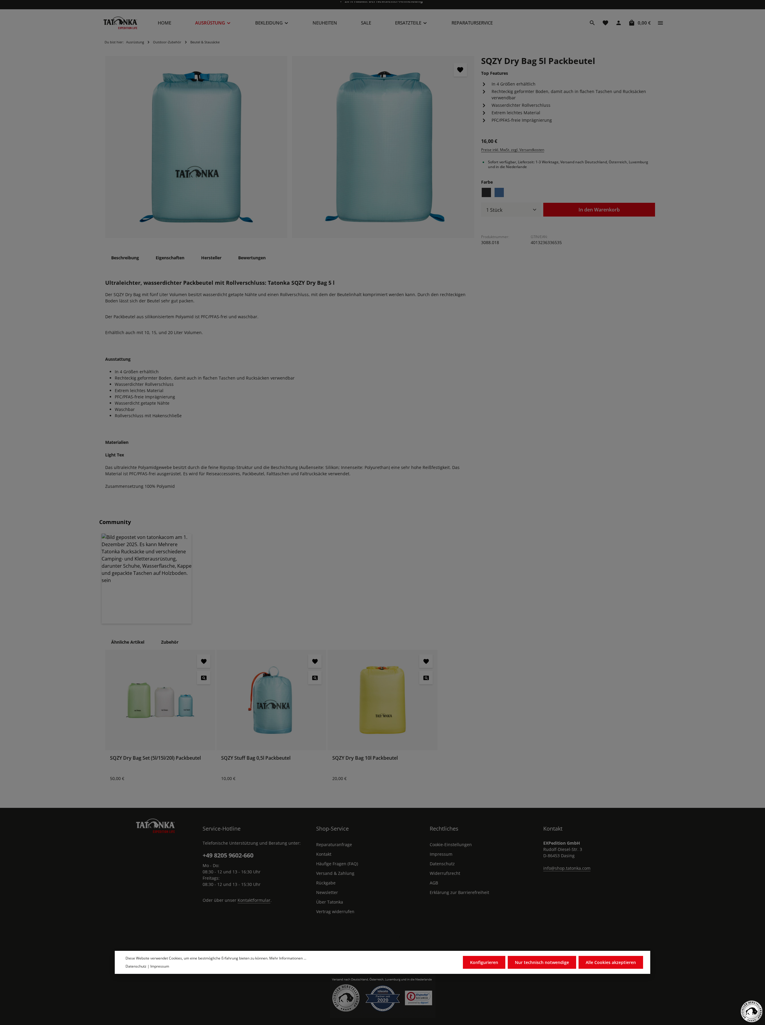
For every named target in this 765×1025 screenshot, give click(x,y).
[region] (290, 147)
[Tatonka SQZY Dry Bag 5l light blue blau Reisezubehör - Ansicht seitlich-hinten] (383, 147)
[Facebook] (367, 938)
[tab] (125, 258)
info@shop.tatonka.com (566, 868)
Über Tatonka (329, 902)
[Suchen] (592, 23)
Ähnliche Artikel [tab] (127, 642)
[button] (147, 579)
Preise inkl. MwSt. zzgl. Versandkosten (512, 149)
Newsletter (327, 892)
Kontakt (323, 854)
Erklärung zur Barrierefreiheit (459, 892)
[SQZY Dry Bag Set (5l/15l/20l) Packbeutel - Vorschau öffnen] (203, 677)
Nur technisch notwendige (542, 962)
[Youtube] (382, 938)
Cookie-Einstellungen (451, 844)
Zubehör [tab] (169, 642)
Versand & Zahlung (335, 873)
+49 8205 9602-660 (228, 855)
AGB (434, 883)
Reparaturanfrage (334, 844)
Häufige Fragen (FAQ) (337, 863)
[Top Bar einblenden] (660, 23)
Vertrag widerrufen (335, 911)
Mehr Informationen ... (287, 958)
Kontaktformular (254, 900)
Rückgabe (326, 883)
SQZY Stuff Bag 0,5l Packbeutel (255, 758)
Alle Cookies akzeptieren (611, 962)
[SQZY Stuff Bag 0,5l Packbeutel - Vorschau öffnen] (315, 677)
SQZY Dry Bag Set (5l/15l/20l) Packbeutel (155, 758)
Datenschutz (442, 863)
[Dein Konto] (619, 23)
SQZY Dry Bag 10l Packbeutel (365, 758)
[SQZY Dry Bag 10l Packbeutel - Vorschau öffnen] (426, 677)
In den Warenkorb (599, 209)
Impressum (441, 854)
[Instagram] (398, 938)
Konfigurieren (484, 962)
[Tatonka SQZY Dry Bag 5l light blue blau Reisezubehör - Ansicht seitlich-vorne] (196, 147)
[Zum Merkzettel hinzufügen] (460, 70)
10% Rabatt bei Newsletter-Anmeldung (384, 4)
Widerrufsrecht (445, 873)
